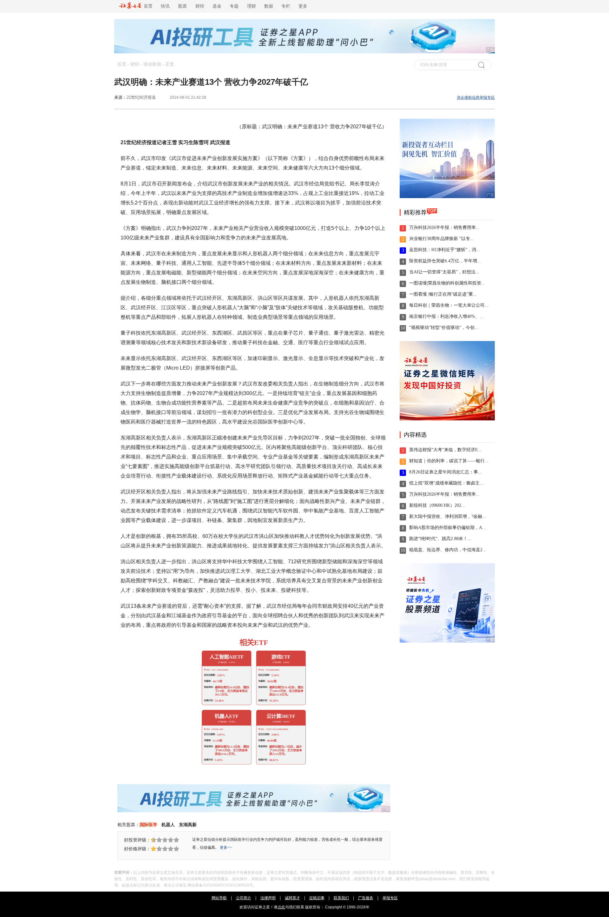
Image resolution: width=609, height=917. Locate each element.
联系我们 (341, 898)
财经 (199, 6)
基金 (217, 6)
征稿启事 (316, 898)
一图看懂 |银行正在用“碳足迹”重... (443, 294)
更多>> (226, 847)
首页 (147, 6)
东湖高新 (188, 824)
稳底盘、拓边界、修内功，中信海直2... (447, 549)
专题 (234, 6)
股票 (182, 6)
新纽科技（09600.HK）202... (437, 505)
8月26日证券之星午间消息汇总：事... (445, 472)
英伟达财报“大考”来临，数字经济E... (445, 449)
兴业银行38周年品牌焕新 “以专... (441, 238)
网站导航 (219, 898)
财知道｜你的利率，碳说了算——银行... (448, 460)
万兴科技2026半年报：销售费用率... (444, 227)
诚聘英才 (292, 898)
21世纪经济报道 (141, 97)
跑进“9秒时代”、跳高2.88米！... (440, 538)
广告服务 (365, 898)
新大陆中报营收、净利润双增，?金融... (447, 516)
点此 (281, 907)
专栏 (285, 6)
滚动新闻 (152, 64)
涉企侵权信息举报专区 (476, 97)
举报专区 (390, 898)
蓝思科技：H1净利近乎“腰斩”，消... (444, 249)
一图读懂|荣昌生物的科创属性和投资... (447, 283)
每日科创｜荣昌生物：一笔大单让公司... (448, 305)
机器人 (168, 824)
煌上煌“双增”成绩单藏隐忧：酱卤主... (446, 483)
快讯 (165, 6)
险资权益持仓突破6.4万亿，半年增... (445, 260)
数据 (268, 6)
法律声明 (268, 898)
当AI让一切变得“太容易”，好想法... (444, 272)
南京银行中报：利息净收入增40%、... (446, 316)
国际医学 (148, 824)
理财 (251, 6)
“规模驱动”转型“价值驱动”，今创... (443, 327)
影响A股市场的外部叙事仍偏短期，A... (447, 527)
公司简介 (243, 898)
